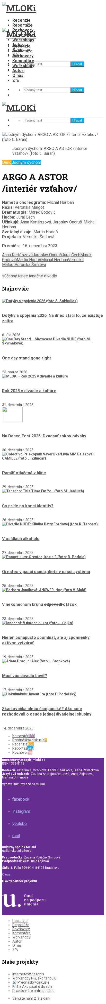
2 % (15, 80)
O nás (17, 75)
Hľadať (77, 64)
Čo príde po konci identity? (28, 505)
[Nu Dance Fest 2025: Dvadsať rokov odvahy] (12, 421)
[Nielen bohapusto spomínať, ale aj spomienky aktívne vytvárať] (37, 623)
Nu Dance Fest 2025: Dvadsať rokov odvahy (44, 435)
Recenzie (21, 20)
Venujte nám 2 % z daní (31, 998)
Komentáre (23, 60)
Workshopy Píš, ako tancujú (34, 978)
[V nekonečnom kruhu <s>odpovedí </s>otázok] (44, 590)
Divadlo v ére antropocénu (33, 991)
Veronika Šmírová (30, 264)
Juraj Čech (71, 254)
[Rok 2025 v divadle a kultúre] (35, 376)
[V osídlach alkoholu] (50, 524)
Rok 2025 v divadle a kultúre (29, 390)
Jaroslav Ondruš (47, 254)
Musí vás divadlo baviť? (24, 675)
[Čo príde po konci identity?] (43, 491)
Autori (18, 70)
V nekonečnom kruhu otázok (39, 604)
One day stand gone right (26, 358)
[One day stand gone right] (53, 343)
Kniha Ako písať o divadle (32, 986)
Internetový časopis (28, 974)
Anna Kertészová (17, 254)
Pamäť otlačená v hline (24, 472)
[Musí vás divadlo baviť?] (36, 661)
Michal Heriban (54, 259)
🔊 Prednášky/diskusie (30, 982)
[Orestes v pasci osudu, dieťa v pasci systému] (44, 557)
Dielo (7, 162)
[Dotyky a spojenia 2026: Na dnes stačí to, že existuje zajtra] (40, 301)
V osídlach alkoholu (20, 538)
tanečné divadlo (43, 276)
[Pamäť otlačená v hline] (53, 458)
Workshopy (23, 39)
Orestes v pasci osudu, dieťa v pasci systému (46, 571)
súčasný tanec (15, 276)
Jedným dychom (26, 162)
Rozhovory (22, 55)
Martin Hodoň (29, 259)
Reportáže (22, 25)
